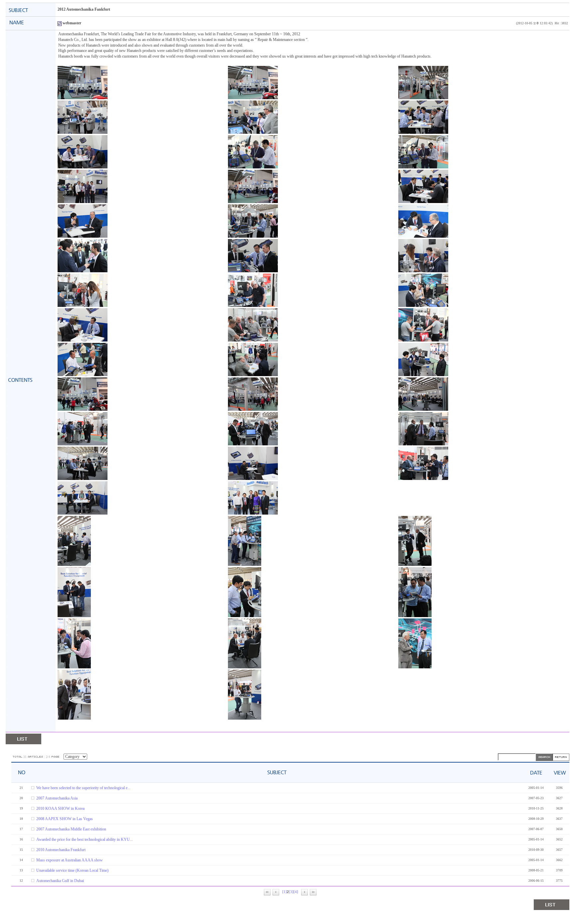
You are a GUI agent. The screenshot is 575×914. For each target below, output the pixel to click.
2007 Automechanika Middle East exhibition (71, 829)
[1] (284, 892)
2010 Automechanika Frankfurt (61, 849)
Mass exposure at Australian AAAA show (69, 860)
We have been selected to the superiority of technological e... (83, 788)
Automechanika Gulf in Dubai (60, 880)
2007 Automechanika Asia (57, 798)
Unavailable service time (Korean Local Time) (72, 870)
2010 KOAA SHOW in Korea (60, 808)
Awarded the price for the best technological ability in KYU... (84, 839)
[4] (295, 892)
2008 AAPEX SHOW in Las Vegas (64, 818)
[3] (291, 892)
